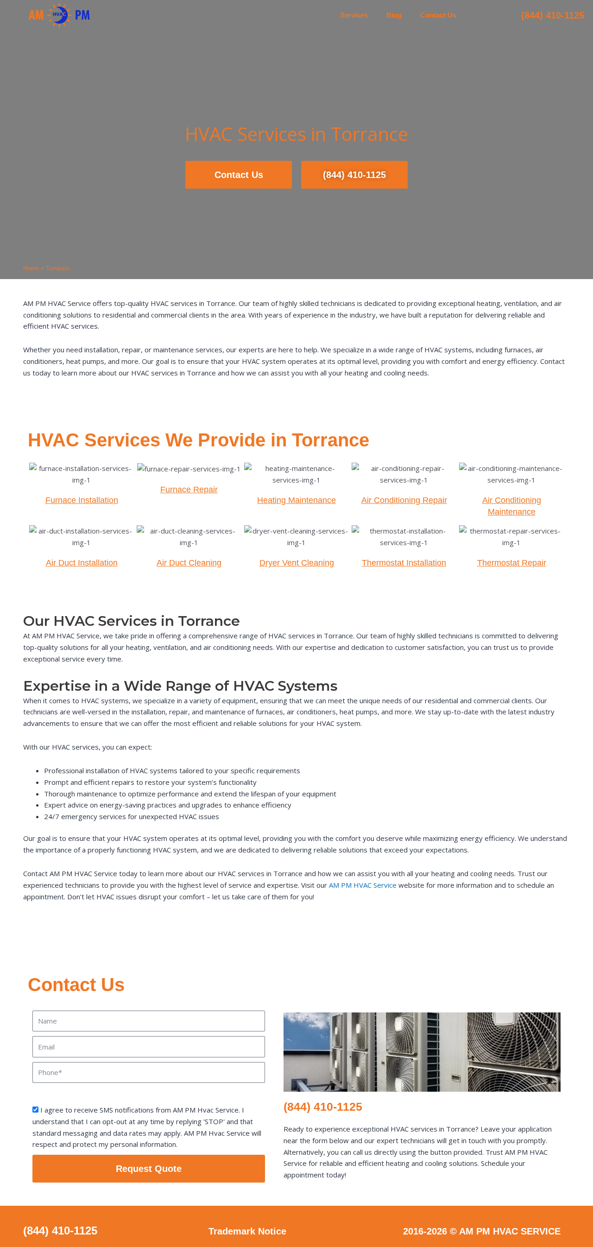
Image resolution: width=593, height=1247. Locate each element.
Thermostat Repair (511, 562)
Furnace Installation (81, 500)
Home (31, 268)
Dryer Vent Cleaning (296, 562)
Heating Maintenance (296, 500)
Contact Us (438, 15)
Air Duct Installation (82, 562)
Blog (394, 15)
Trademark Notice (247, 1231)
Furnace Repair (189, 489)
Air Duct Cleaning (189, 562)
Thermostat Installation (404, 562)
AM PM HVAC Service (363, 885)
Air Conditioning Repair (404, 500)
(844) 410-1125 (552, 15)
